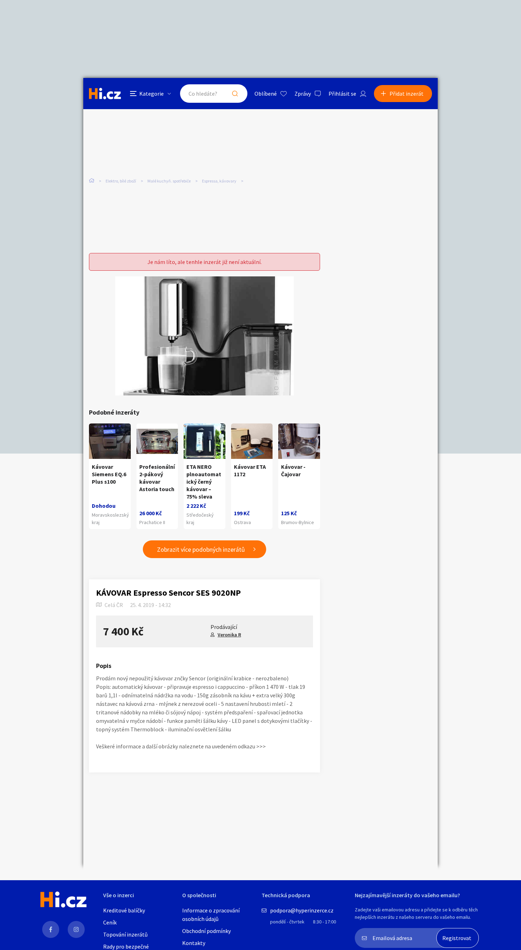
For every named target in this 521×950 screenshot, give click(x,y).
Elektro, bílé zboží (121, 181)
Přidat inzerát (407, 93)
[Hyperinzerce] (105, 93)
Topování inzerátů (125, 934)
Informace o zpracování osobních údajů (211, 914)
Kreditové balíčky (124, 910)
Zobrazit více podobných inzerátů (201, 549)
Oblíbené (265, 93)
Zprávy (303, 93)
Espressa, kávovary (219, 181)
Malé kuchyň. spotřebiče (169, 181)
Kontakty (193, 942)
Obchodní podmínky (206, 930)
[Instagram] (76, 929)
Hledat (235, 93)
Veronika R (229, 634)
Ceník (110, 922)
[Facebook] (50, 929)
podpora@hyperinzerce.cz (302, 910)
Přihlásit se (342, 93)
